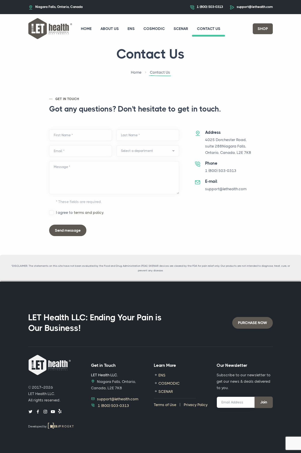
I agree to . (80, 212)
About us (109, 28)
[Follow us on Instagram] (45, 412)
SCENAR (181, 28)
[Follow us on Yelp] (59, 412)
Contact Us (208, 28)
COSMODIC (154, 28)
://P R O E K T (64, 426)
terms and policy (88, 212)
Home (86, 28)
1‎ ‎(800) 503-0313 (210, 7)
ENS (131, 28)
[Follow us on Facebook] (38, 412)
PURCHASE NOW (252, 323)
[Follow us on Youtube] (53, 412)
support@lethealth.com (255, 7)
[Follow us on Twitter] (30, 412)
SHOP (263, 28)
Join (263, 402)
